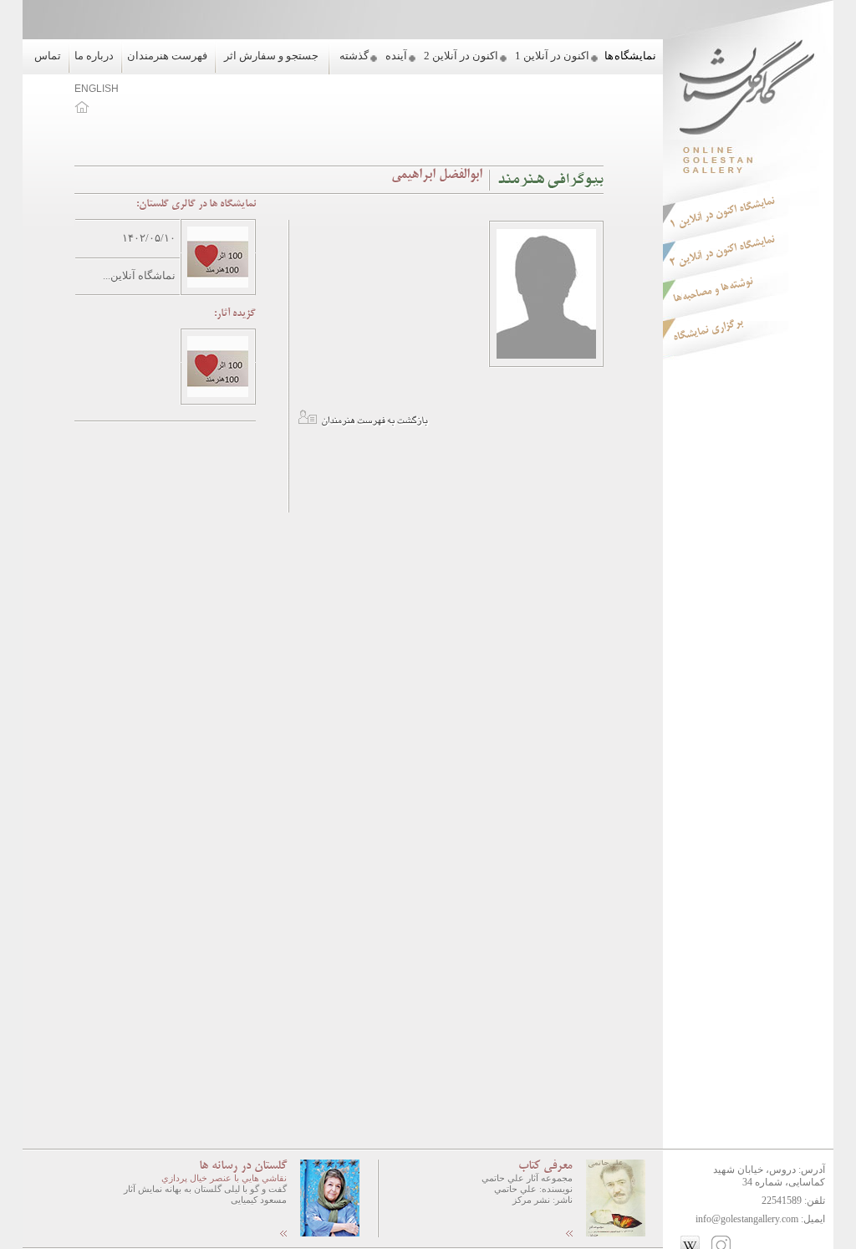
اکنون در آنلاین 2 (461, 55)
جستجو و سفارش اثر (271, 55)
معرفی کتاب (545, 1166)
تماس (47, 55)
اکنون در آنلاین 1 (552, 55)
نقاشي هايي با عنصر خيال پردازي (224, 1178)
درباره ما (94, 55)
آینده (396, 55)
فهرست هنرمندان (167, 55)
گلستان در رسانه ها (243, 1166)
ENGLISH (96, 88)
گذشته (354, 55)
